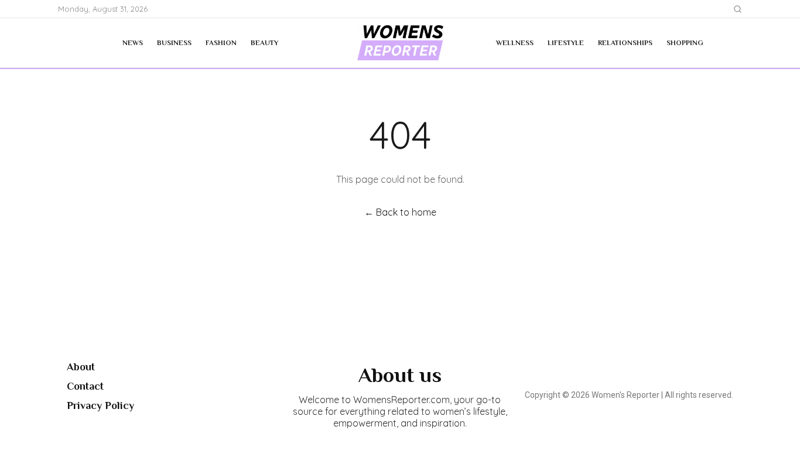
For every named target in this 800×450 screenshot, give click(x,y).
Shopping (684, 43)
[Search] (737, 9)
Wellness (515, 43)
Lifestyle (566, 43)
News (132, 43)
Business (174, 43)
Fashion (221, 43)
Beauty (264, 43)
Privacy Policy (100, 405)
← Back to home (400, 212)
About (81, 367)
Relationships (625, 43)
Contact (85, 386)
